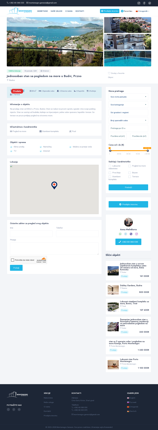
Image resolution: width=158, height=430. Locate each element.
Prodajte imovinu (111, 11)
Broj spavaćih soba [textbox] (119, 120)
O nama (69, 11)
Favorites (127, 11)
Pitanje (13, 240)
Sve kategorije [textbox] (117, 105)
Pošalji (16, 268)
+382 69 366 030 (16, 3)
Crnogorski (143, 11)
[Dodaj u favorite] (109, 73)
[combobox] (128, 96)
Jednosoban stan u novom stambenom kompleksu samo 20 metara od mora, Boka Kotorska (133, 266)
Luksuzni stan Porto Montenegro (129, 360)
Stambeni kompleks (114, 178)
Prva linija (116, 172)
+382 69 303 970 (80, 410)
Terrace (135, 176)
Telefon (59, 228)
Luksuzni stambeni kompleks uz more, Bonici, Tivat (134, 302)
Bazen (135, 172)
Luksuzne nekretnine (114, 167)
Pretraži (128, 187)
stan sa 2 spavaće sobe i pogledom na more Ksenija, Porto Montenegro (127, 342)
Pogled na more (139, 166)
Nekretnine (42, 11)
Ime (11, 228)
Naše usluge (56, 11)
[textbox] (123, 112)
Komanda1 (108, 427)
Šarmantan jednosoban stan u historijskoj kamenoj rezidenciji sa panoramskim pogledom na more (134, 322)
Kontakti (80, 11)
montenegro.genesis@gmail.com (43, 3)
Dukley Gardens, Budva (131, 285)
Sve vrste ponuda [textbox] (119, 97)
